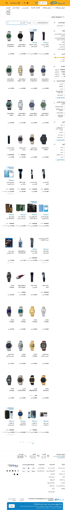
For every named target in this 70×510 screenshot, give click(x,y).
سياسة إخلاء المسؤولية (52, 478)
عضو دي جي (25, 8)
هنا (21, 506)
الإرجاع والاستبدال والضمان (50, 472)
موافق (11, 506)
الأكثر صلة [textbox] (22, 23)
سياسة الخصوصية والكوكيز (12, 499)
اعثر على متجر (51, 468)
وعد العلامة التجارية (62, 481)
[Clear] (39, 3)
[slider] (64, 57)
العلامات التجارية (35, 8)
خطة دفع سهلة (51, 483)
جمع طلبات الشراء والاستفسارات (51, 489)
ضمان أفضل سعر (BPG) (61, 487)
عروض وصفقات (47, 8)
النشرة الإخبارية (40, 471)
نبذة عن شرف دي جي (61, 469)
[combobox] (42, 3)
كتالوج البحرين (41, 468)
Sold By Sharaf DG (43, 23)
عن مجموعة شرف (62, 475)
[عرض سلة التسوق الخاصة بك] (6, 3)
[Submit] (45, 3)
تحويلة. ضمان (16, 8)
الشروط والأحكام (22, 499)
